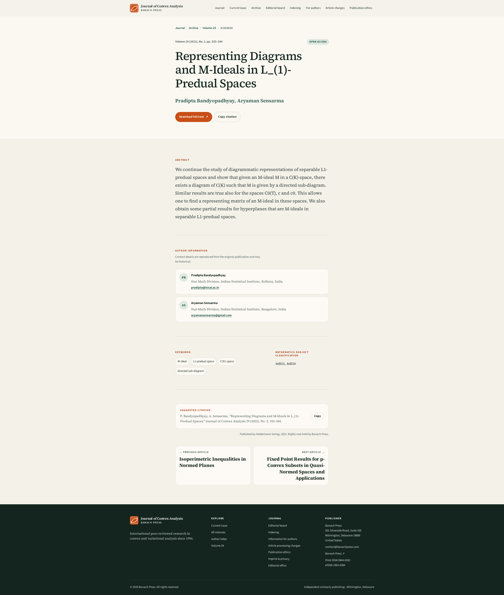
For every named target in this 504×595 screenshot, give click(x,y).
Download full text (193, 117)
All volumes (218, 532)
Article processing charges (284, 546)
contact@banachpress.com (342, 547)
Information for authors (282, 539)
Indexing (295, 8)
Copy (317, 416)
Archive (256, 8)
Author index (219, 539)
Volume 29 (209, 28)
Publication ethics (361, 8)
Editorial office (277, 566)
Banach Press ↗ (335, 554)
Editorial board (275, 8)
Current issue (238, 8)
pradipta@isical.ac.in (205, 287)
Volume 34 (217, 546)
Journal (219, 8)
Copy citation (227, 117)
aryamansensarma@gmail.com (211, 315)
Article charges (335, 8)
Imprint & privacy (278, 559)
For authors (313, 8)
